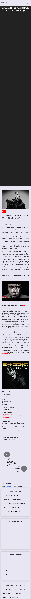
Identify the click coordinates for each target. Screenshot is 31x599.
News (3, 211)
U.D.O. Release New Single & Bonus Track (15, 470)
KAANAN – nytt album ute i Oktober (12, 499)
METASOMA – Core (7, 538)
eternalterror (7, 221)
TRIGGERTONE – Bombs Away (10, 530)
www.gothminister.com (7, 414)
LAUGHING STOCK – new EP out (10, 495)
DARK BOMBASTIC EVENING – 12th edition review (15, 559)
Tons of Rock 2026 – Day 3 (9, 570)
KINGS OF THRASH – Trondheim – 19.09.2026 (14, 589)
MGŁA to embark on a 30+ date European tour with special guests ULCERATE (11, 462)
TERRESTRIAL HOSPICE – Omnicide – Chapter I (14, 526)
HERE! (23, 305)
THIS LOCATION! (6, 354)
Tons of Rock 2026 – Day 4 (9, 567)
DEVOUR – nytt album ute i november (12, 507)
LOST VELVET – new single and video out (13, 511)
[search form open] (27, 3)
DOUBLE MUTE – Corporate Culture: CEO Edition (15, 534)
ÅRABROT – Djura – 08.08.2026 (10, 597)
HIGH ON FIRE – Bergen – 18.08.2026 (12, 593)
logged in (9, 486)
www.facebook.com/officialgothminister (12, 415)
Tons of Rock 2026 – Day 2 (9, 574)
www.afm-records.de (7, 417)
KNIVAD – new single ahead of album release (14, 503)
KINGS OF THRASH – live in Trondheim (12, 563)
